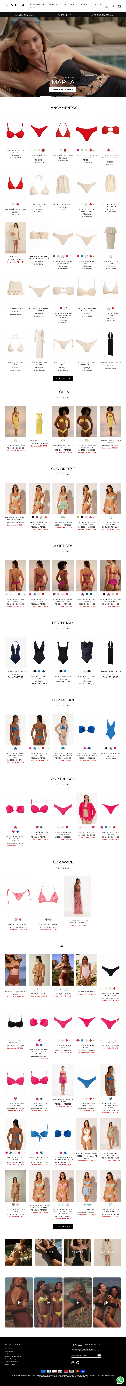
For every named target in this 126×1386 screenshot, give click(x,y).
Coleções (54, 4)
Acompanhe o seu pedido (13, 1356)
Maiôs (98, 4)
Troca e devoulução (11, 1359)
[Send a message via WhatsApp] (120, 1380)
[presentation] (46, 150)
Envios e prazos (10, 1364)
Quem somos (9, 1349)
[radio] (30, 150)
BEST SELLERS (37, 4)
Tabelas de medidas (11, 1361)
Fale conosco (9, 1351)
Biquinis (70, 4)
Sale (32, 8)
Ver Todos (63, 378)
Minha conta (9, 1354)
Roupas (85, 4)
